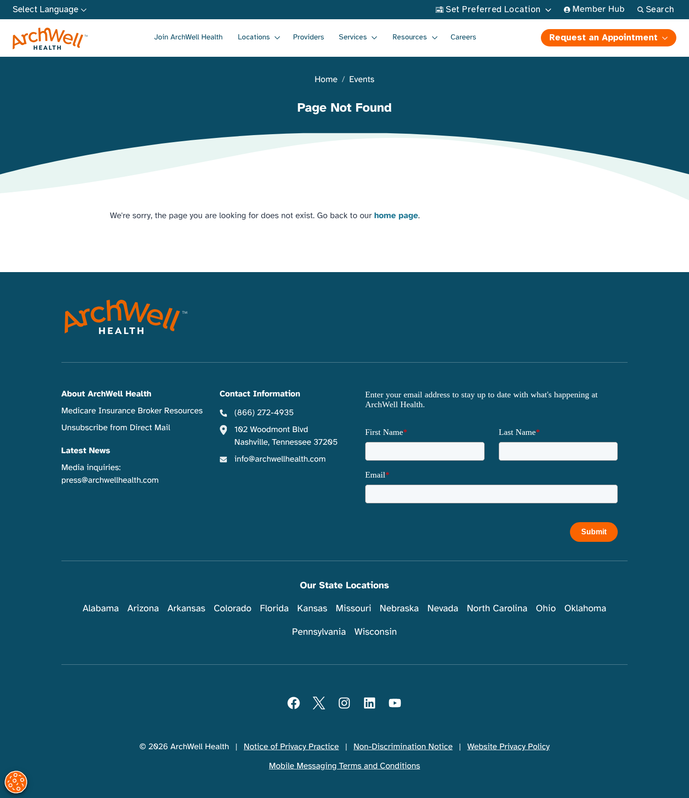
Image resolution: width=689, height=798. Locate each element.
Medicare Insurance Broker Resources (132, 411)
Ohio (546, 608)
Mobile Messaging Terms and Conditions (344, 766)
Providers (308, 37)
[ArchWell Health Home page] (50, 39)
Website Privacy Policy (508, 747)
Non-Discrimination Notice (402, 747)
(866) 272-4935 (264, 413)
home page (396, 216)
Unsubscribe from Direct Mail (115, 428)
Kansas (312, 608)
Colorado (232, 608)
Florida (274, 608)
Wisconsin (375, 632)
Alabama (100, 608)
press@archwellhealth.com (110, 480)
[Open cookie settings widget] (16, 782)
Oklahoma (585, 608)
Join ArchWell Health (188, 37)
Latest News (85, 451)
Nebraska (399, 608)
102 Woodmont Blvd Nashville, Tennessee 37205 (285, 436)
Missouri (353, 608)
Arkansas (186, 608)
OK (604, 775)
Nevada (442, 608)
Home (326, 80)
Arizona (143, 608)
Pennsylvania (319, 632)
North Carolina (497, 608)
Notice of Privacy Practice (291, 747)
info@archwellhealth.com (280, 459)
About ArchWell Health (106, 394)
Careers (463, 37)
